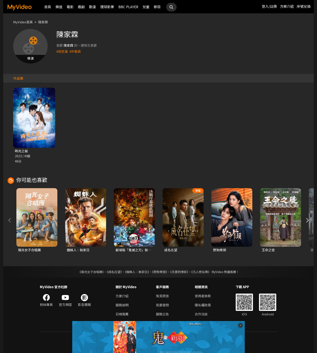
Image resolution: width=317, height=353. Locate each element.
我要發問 (162, 305)
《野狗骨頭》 (159, 272)
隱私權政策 (203, 305)
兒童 (146, 6)
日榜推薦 (122, 314)
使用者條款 (203, 296)
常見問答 (162, 296)
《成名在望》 (114, 272)
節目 (157, 6)
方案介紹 (287, 6)
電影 (70, 6)
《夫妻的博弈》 (179, 272)
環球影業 (107, 6)
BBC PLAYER (128, 6)
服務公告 (162, 314)
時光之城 (21, 151)
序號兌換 (304, 6)
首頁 (47, 6)
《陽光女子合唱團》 (91, 272)
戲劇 (81, 6)
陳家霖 (43, 22)
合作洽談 (201, 314)
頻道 (58, 6)
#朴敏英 (75, 51)
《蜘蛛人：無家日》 (137, 272)
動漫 (92, 6)
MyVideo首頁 (23, 22)
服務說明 (122, 305)
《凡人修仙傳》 (201, 272)
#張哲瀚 (62, 51)
